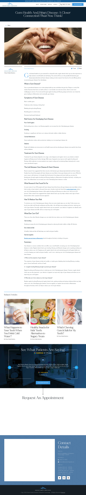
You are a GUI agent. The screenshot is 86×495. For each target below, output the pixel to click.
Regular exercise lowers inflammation (33, 238)
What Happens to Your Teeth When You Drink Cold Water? (13, 332)
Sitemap (63, 492)
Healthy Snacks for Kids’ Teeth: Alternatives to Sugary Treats (40, 332)
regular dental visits (71, 189)
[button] (43, 353)
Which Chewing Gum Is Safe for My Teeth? (66, 330)
